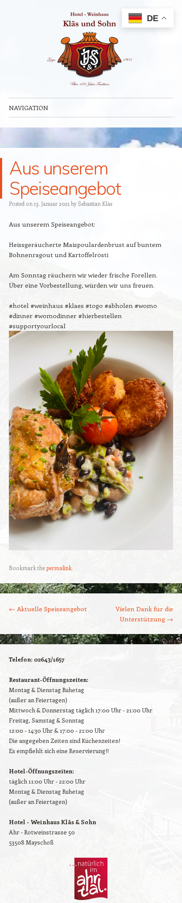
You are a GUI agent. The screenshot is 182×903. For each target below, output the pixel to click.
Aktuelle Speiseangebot (48, 608)
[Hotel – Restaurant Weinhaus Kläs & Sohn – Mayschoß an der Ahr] (91, 49)
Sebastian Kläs (95, 203)
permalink (59, 567)
